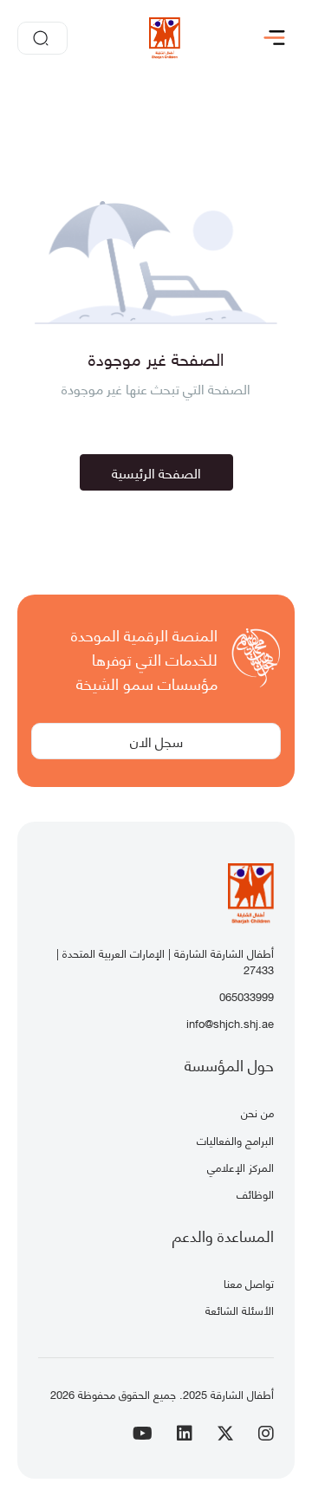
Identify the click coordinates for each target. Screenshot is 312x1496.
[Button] (278, 38)
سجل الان (156, 740)
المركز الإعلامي (240, 1166)
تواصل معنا (249, 1282)
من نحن (257, 1112)
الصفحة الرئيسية (156, 472)
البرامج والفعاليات (235, 1139)
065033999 (246, 995)
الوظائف (255, 1193)
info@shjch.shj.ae (230, 1022)
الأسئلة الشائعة (239, 1309)
